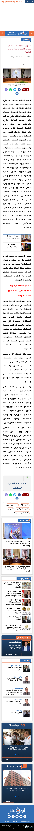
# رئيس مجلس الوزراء (22, 509)
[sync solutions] (29, 827)
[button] (18, 754)
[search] (2, 33)
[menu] (31, 33)
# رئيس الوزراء (24, 505)
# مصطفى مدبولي (12, 505)
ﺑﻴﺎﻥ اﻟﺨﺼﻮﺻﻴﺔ (25, 821)
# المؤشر (11, 509)
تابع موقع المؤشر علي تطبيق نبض (17, 486)
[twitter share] (14, 89)
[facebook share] (19, 89)
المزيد (8, 759)
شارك (25, 89)
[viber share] (6, 89)
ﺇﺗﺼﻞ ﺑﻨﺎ (7, 821)
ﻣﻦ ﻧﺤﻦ (15, 821)
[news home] (17, 810)
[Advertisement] (17, 17)
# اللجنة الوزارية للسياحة (21, 513)
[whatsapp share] (10, 89)
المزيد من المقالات (12, 654)
